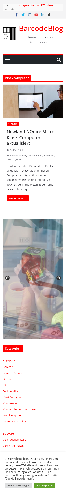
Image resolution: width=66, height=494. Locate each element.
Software (8, 433)
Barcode (8, 367)
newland (11, 159)
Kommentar (10, 403)
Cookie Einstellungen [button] (18, 485)
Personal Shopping (14, 421)
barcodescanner (18, 155)
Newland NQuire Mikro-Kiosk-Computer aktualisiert (31, 137)
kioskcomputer (34, 155)
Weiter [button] (58, 278)
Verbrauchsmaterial (15, 439)
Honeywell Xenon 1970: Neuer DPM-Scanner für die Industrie (36, 7)
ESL (5, 385)
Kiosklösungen (12, 397)
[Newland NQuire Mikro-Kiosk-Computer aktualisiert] (33, 101)
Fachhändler (10, 391)
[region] (33, 279)
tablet (19, 159)
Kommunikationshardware (19, 409)
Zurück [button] (7, 278)
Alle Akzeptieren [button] (44, 485)
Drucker (8, 379)
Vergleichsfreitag (13, 445)
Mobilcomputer (12, 415)
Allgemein (9, 361)
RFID (5, 427)
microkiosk (48, 155)
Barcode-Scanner (13, 373)
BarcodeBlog (41, 28)
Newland (12, 124)
